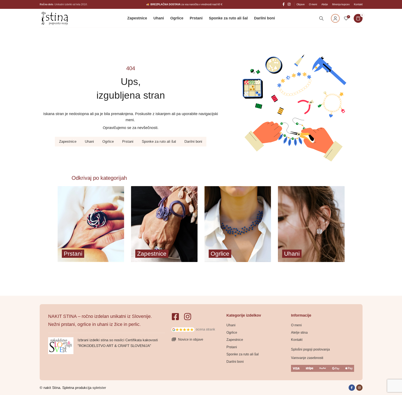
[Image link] (183, 329)
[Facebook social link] (283, 4)
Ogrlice (108, 142)
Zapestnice (67, 142)
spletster (99, 388)
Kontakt (296, 339)
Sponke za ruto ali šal (159, 142)
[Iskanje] (321, 18)
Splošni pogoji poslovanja (310, 349)
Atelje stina (299, 332)
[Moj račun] (335, 18)
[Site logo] (54, 18)
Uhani (89, 142)
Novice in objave (190, 339)
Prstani (127, 142)
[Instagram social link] (289, 4)
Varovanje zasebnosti (307, 358)
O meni (296, 325)
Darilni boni (193, 142)
